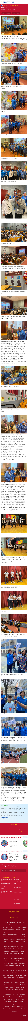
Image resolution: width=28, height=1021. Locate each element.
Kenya (22, 956)
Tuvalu (23, 1004)
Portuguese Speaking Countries (11, 984)
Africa (6, 920)
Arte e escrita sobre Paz (6, 880)
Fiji (13, 944)
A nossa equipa (17, 890)
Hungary (22, 951)
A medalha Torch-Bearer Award (18, 886)
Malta (23, 965)
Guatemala (7, 951)
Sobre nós (16, 879)
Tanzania (15, 1001)
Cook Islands (22, 934)
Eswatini (11, 941)
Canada (17, 932)
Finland (18, 944)
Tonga (13, 1004)
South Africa (22, 996)
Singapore (15, 994)
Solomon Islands (13, 996)
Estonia (6, 941)
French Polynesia (8, 946)
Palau (11, 980)
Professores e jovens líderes (6, 892)
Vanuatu (11, 1008)
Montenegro (7, 972)
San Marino (8, 989)
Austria (14, 924)
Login (24, 1015)
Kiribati (6, 958)
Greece (15, 948)
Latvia (23, 958)
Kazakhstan (16, 956)
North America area (9, 977)
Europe (23, 941)
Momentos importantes (17, 900)
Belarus (13, 927)
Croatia (5, 936)
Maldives (17, 965)
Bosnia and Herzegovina (9, 929)
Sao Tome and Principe (18, 989)
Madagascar (22, 963)
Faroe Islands (7, 944)
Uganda (7, 1006)
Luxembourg (13, 963)
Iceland (6, 953)
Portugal (22, 982)
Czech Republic (22, 936)
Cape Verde (23, 932)
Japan (10, 956)
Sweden (23, 999)
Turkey (18, 1004)
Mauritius (16, 968)
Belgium (18, 927)
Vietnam (17, 1008)
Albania (11, 920)
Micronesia (5, 970)
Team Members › (6, 13)
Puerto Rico (23, 984)
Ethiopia (17, 941)
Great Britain (8, 948)
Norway (6, 980)
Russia (12, 987)
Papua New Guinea (19, 980)
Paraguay (6, 982)
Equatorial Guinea (20, 939)
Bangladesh (6, 927)
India (11, 953)
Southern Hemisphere (9, 999)
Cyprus (14, 936)
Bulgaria (5, 932)
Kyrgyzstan (17, 958)
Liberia (13, 960)
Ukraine (13, 1006)
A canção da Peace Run (18, 882)
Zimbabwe (14, 1011)
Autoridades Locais (6, 883)
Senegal (8, 992)
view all (25, 837)
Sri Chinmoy (17, 903)
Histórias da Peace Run (18, 893)
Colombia (14, 934)
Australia (8, 924)
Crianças (3, 886)
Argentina (12, 922)
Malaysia (11, 965)
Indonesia (16, 953)
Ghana (22, 946)
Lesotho (7, 960)
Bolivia (24, 927)
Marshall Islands (8, 968)
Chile (4, 934)
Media (15, 896)
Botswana (18, 929)
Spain (17, 999)
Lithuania (6, 963)
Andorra (17, 920)
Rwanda (17, 987)
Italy (6, 956)
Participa (3, 888)
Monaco (18, 970)
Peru (12, 982)
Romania (6, 987)
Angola (22, 920)
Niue (25, 975)
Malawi (6, 965)
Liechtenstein (19, 960)
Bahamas (20, 924)
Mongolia (23, 970)
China (9, 934)
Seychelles (19, 992)
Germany (16, 946)
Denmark (6, 939)
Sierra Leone (8, 994)
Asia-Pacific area (21, 922)
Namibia (22, 972)
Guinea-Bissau (15, 951)
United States (20, 1006)
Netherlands (10, 975)
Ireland (22, 953)
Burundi (11, 932)
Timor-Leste (7, 1004)
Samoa (23, 987)
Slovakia (22, 994)
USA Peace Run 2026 (14, 914)
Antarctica (6, 922)
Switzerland (8, 1001)
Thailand (21, 1001)
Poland (16, 982)
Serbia (13, 992)
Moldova (12, 970)
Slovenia (5, 996)
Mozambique (15, 972)
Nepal (4, 975)
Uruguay (5, 1008)
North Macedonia (20, 977)
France (23, 944)
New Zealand (18, 975)
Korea (11, 958)
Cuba (9, 936)
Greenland (21, 948)
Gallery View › (16, 13)
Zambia (23, 1008)
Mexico (22, 968)
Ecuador (12, 939)
